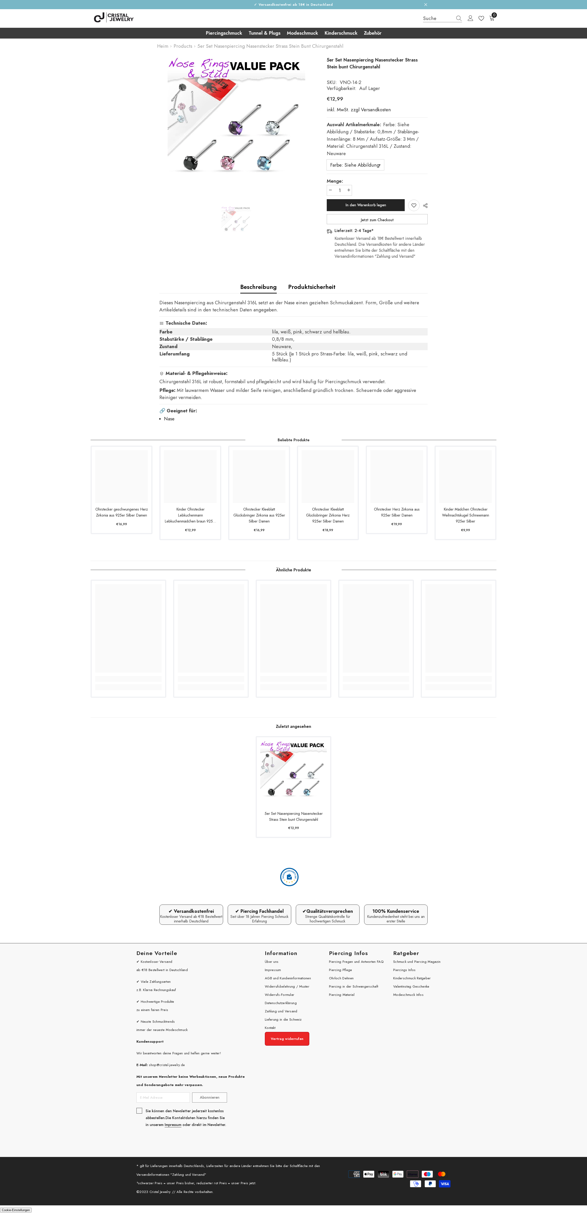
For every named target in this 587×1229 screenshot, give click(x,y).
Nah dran (426, 5)
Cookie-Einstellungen (16, 1210)
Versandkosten (375, 109)
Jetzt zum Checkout (377, 220)
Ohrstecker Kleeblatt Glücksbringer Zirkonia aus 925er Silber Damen (259, 515)
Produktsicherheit (311, 287)
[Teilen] (424, 205)
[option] (236, 125)
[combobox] (438, 18)
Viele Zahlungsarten (156, 981)
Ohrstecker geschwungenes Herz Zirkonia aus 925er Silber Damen (121, 512)
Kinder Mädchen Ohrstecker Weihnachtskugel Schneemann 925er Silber (465, 515)
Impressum (173, 1124)
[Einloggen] (470, 18)
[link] (128, 679)
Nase (169, 418)
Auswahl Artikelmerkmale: (373, 139)
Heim (162, 46)
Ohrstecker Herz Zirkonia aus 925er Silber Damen (397, 512)
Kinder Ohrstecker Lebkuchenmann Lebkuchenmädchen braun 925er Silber (190, 515)
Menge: (335, 181)
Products (183, 46)
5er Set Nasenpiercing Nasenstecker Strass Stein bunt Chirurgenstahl (294, 816)
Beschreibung (258, 287)
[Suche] (442, 18)
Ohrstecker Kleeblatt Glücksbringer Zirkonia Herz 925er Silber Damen (328, 515)
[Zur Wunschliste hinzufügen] (414, 205)
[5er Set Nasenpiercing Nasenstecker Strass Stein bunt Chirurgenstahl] (293, 774)
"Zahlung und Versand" (188, 1174)
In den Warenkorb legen (366, 205)
